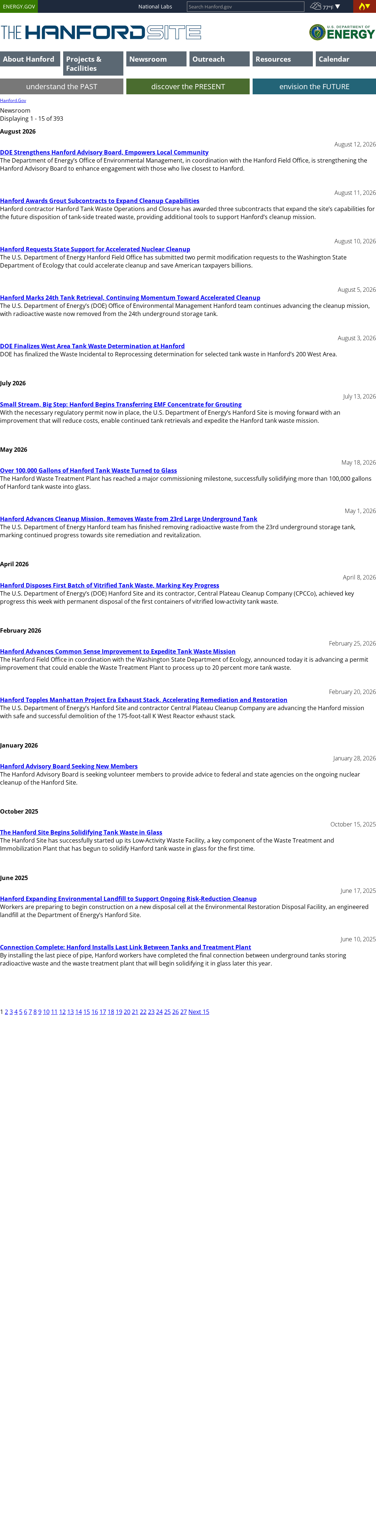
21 (135, 1012)
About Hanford (28, 58)
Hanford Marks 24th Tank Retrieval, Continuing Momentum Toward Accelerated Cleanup (130, 298)
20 (127, 1012)
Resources (273, 58)
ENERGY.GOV (19, 6)
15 (86, 1012)
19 (119, 1012)
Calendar (334, 58)
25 (167, 1012)
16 (94, 1012)
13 (70, 1012)
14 (78, 1012)
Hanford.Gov (13, 100)
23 (151, 1012)
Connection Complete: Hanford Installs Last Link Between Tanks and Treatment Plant (125, 947)
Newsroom (148, 58)
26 (175, 1012)
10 (46, 1012)
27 (183, 1012)
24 (159, 1012)
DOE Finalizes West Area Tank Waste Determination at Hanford (92, 346)
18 (111, 1012)
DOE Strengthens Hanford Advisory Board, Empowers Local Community (104, 152)
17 (103, 1012)
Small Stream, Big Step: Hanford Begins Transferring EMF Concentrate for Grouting (121, 404)
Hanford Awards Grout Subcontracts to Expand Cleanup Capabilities (99, 201)
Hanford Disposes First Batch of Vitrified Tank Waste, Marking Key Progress (109, 585)
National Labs (155, 6)
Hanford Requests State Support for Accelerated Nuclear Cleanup (95, 249)
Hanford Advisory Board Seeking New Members (69, 766)
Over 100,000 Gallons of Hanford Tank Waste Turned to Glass (88, 470)
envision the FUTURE (314, 86)
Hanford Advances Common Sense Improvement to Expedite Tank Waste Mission (118, 651)
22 (143, 1012)
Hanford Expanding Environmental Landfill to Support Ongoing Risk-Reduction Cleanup (128, 899)
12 (62, 1012)
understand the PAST (61, 86)
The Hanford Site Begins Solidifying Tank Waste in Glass (81, 832)
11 (54, 1012)
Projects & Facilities (83, 63)
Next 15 (198, 1012)
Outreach (208, 58)
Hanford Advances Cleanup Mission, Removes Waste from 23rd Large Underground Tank (128, 519)
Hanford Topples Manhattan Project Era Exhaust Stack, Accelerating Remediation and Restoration (144, 700)
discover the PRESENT (188, 86)
